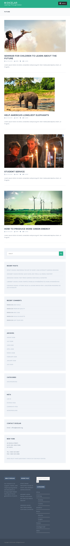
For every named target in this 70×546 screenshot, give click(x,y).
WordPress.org (12, 410)
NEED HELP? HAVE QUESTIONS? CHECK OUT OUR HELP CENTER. (26, 458)
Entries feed (11, 403)
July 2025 (10, 364)
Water (38, 531)
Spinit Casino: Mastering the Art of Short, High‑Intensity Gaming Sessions (33, 270)
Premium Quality (19, 308)
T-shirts (40, 504)
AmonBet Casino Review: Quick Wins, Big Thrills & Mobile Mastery (30, 274)
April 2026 (10, 349)
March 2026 (11, 353)
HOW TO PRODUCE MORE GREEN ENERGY (27, 229)
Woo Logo (16, 312)
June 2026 (10, 345)
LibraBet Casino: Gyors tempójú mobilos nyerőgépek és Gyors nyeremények (33, 281)
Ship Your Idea (18, 320)
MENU (64, 3)
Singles (40, 519)
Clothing (39, 496)
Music (38, 511)
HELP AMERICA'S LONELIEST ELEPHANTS (26, 115)
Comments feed (12, 406)
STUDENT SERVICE (14, 171)
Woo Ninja (16, 305)
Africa (38, 492)
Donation (39, 507)
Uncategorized (12, 381)
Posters (38, 523)
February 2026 (12, 357)
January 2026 (11, 360)
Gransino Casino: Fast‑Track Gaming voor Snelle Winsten (27, 278)
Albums (40, 515)
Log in (9, 399)
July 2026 (10, 341)
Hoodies (40, 500)
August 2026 (11, 337)
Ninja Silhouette (19, 316)
